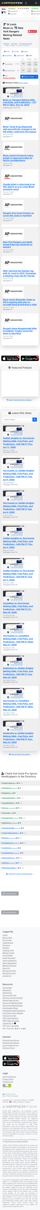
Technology (7, 988)
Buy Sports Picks (9, 971)
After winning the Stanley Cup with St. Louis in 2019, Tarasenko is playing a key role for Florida (19, 273)
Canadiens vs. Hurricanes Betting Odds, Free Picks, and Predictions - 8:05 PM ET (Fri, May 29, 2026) (18, 608)
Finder (25, 51)
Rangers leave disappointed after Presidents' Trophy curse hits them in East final (20, 331)
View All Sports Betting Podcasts (20, 400)
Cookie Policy (8, 1082)
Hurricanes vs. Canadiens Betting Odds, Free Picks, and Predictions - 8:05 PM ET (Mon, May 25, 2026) (18, 705)
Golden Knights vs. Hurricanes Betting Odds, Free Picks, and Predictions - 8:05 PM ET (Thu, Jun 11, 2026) (18, 443)
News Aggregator (10, 963)
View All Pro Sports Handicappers (20, 874)
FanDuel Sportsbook (11, 1043)
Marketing (7, 990)
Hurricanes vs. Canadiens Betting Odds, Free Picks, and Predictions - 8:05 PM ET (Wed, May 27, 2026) (18, 640)
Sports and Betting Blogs (13, 1005)
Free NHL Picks (7, 107)
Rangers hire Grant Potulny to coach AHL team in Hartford (18, 214)
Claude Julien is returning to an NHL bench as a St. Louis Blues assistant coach (19, 187)
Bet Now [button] (33, 31)
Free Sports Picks (9, 1016)
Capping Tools (8, 950)
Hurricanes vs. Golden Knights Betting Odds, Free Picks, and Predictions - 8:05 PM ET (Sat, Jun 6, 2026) (18, 508)
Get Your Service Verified (13, 998)
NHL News (14, 43)
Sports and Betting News (13, 1003)
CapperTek (6, 43)
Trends (16, 51)
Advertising (7, 993)
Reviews (6, 948)
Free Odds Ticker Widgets (13, 1013)
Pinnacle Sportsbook (11, 1040)
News (30, 56)
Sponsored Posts (9, 995)
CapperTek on (8, 1023)
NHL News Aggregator (26, 43)
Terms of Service (9, 1077)
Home (5, 935)
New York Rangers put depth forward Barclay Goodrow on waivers (17, 244)
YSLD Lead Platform (10, 1018)
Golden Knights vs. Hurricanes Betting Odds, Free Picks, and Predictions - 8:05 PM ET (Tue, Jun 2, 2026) (18, 575)
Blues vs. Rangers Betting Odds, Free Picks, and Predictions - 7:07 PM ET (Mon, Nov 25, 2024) (19, 102)
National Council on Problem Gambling (16, 1141)
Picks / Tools (29, 77)
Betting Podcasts (9, 965)
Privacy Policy (8, 1079)
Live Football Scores (10, 1045)
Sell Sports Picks (9, 973)
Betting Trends (8, 953)
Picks (8, 51)
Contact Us (7, 976)
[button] (36, 3)
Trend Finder (8, 955)
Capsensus (20, 56)
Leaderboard (8, 943)
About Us (6, 968)
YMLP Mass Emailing (11, 1021)
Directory (6, 945)
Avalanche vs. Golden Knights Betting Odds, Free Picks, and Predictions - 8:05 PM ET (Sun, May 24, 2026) (18, 738)
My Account (7, 937)
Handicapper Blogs (10, 1008)
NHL (6, 75)
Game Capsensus (10, 960)
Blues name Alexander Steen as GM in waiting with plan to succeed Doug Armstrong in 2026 (20, 302)
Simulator (8, 56)
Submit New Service (11, 1000)
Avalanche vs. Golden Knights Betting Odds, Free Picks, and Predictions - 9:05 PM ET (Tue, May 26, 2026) (18, 673)
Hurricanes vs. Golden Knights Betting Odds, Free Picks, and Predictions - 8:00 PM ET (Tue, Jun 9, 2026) (18, 475)
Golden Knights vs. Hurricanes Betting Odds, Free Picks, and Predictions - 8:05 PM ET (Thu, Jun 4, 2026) (18, 543)
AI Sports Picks (9, 1048)
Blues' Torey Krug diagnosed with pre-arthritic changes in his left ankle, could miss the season (19, 129)
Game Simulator (9, 958)
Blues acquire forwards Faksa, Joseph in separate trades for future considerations (18, 158)
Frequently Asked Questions (14, 1010)
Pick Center (7, 940)
